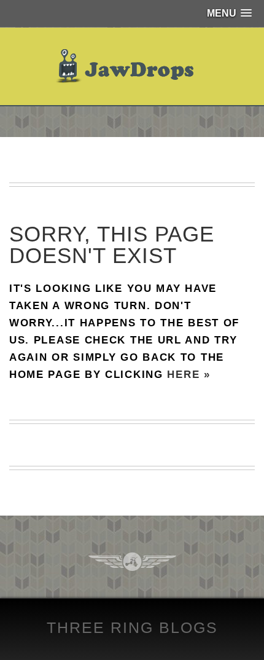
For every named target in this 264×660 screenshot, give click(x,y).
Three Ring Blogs (132, 627)
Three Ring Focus (132, 561)
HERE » (188, 374)
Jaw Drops (132, 66)
